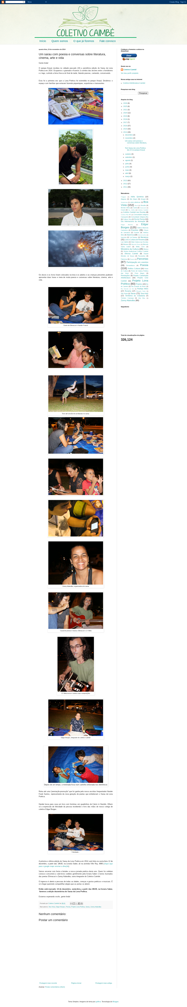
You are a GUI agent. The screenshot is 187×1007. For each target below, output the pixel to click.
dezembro (129, 135)
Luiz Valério (124, 242)
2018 (125, 119)
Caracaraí (143, 208)
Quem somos (59, 41)
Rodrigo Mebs (142, 289)
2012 (125, 184)
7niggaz (123, 197)
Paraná (132, 259)
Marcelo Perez (135, 244)
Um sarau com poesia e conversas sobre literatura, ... (136, 143)
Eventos (134, 230)
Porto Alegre (139, 273)
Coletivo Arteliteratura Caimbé (134, 83)
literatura (144, 237)
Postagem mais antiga (103, 983)
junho (127, 167)
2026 (125, 103)
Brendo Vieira (125, 208)
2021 (125, 110)
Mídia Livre (140, 246)
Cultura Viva (127, 219)
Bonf (136, 205)
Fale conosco (108, 41)
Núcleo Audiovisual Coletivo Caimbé (136, 251)
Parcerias (142, 258)
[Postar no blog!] (74, 903)
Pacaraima (141, 256)
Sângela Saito (141, 291)
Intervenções (142, 235)
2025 (125, 106)
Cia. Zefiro (131, 210)
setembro (129, 157)
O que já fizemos (83, 41)
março (127, 176)
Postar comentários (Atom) (55, 987)
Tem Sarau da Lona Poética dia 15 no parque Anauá (135, 149)
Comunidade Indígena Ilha (139, 217)
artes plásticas (135, 202)
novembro (129, 138)
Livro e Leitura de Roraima (135, 240)
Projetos (139, 284)
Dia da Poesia (139, 219)
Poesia (68, 907)
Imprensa (130, 235)
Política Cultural (134, 269)
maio (127, 170)
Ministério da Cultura (130, 249)
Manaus (126, 244)
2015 (125, 129)
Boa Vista (52, 907)
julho (127, 164)
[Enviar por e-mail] (71, 903)
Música (145, 249)
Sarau (88, 907)
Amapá (143, 199)
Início (42, 41)
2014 (125, 132)
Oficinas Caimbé (131, 254)
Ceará (123, 210)
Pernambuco (130, 265)
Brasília (143, 205)
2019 (125, 116)
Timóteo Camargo (127, 298)
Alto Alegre (133, 199)
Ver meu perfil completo (129, 73)
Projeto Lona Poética (78, 907)
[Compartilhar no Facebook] (79, 903)
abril (127, 173)
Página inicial (76, 983)
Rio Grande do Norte (138, 286)
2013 (125, 181)
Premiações (125, 276)
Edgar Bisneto (127, 224)
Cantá (135, 208)
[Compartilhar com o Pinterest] (81, 903)
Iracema (123, 237)
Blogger (115, 1002)
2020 (125, 113)
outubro (128, 154)
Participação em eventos (137, 262)
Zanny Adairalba (95, 907)
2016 (125, 126)
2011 (125, 187)
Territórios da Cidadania (135, 296)
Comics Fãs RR (126, 214)
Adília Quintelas (137, 197)
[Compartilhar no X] (76, 903)
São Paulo (124, 293)
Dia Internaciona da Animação (133, 221)
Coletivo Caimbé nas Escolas (134, 212)
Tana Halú (144, 293)
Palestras (124, 259)
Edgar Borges (60, 907)
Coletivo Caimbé (130, 70)
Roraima (128, 291)
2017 (125, 122)
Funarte (136, 232)
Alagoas (123, 199)
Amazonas (124, 202)
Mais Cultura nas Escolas (139, 242)
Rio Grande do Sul (127, 289)
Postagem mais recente (48, 983)
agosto (128, 160)
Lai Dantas (133, 237)
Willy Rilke (141, 298)
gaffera (98, 1002)
